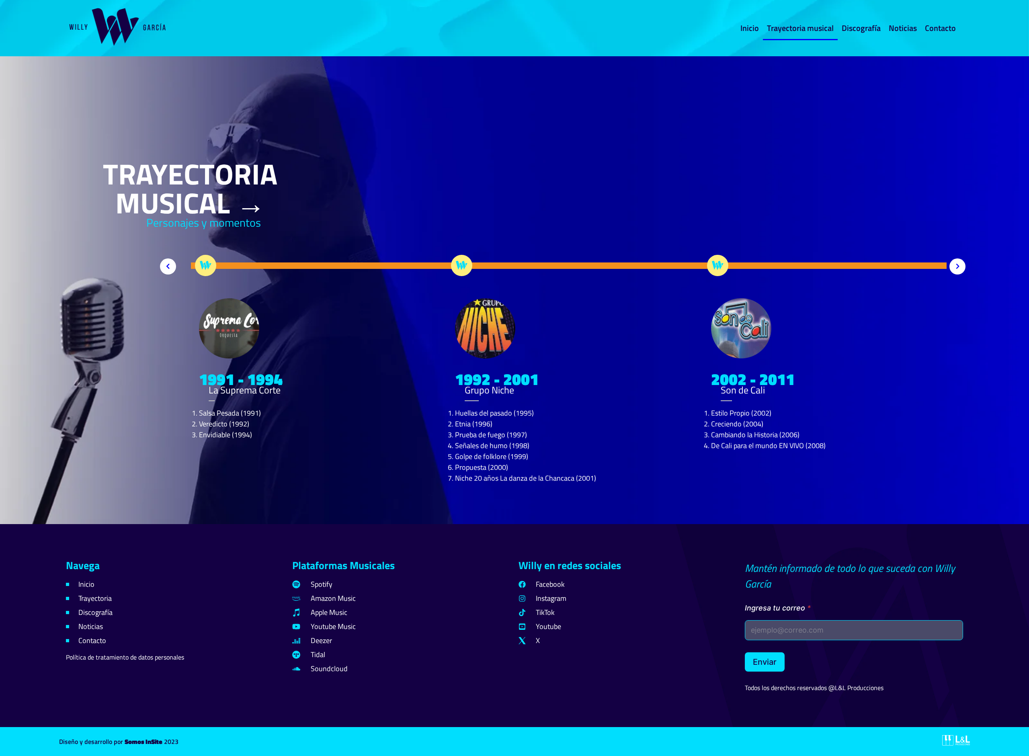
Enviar (765, 662)
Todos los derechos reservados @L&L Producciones (814, 687)
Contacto (940, 28)
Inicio (749, 28)
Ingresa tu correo (778, 608)
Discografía (861, 28)
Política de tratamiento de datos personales (125, 657)
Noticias (903, 28)
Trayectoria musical (800, 28)
